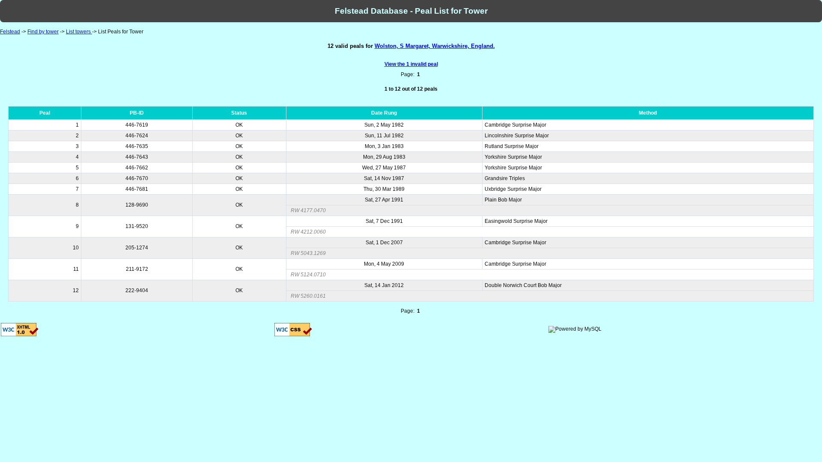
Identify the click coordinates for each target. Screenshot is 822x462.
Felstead (10, 32)
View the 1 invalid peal (411, 64)
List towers (79, 32)
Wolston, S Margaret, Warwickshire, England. (435, 46)
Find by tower (43, 32)
